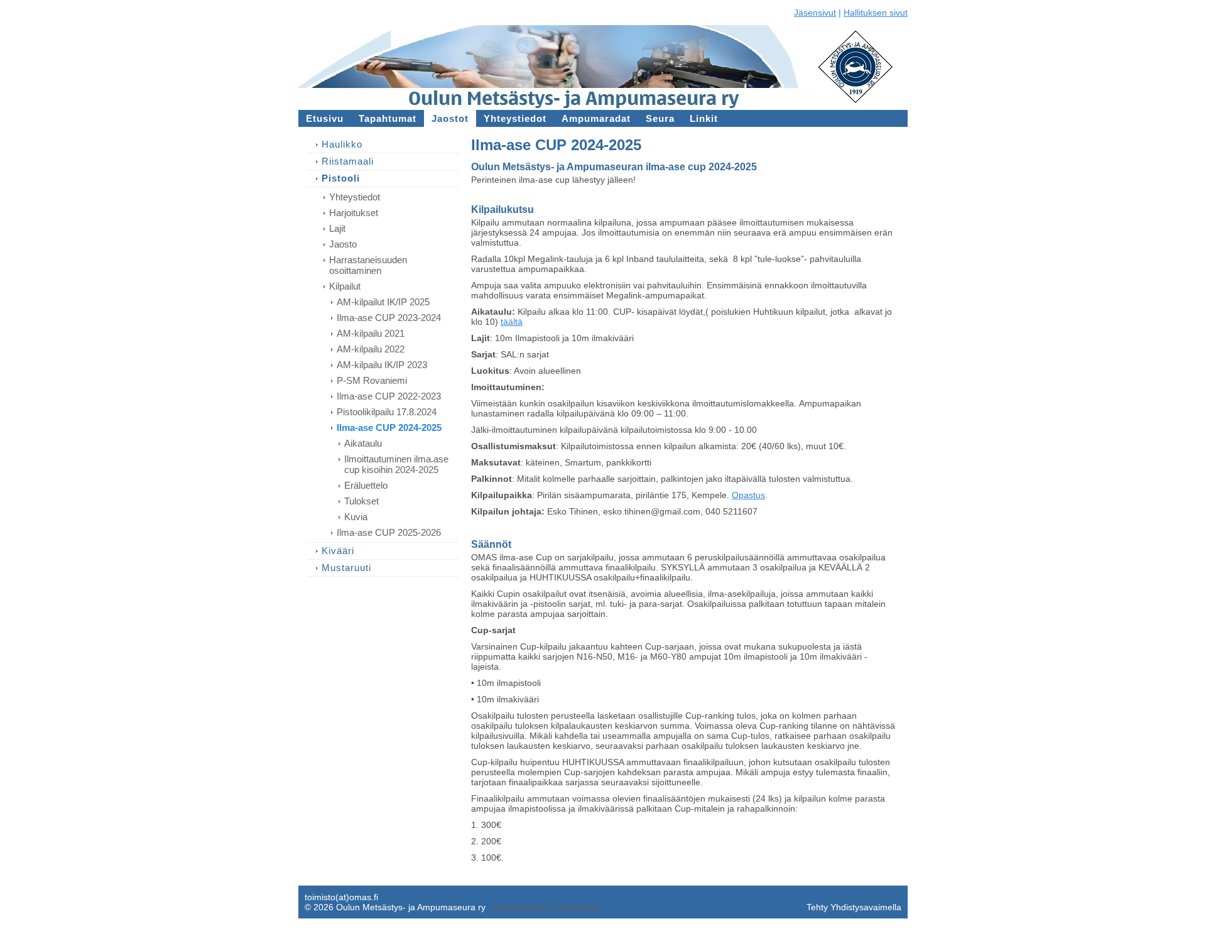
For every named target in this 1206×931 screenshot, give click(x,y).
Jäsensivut (815, 13)
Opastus (748, 495)
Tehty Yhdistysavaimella (854, 907)
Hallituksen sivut (876, 13)
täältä (512, 322)
